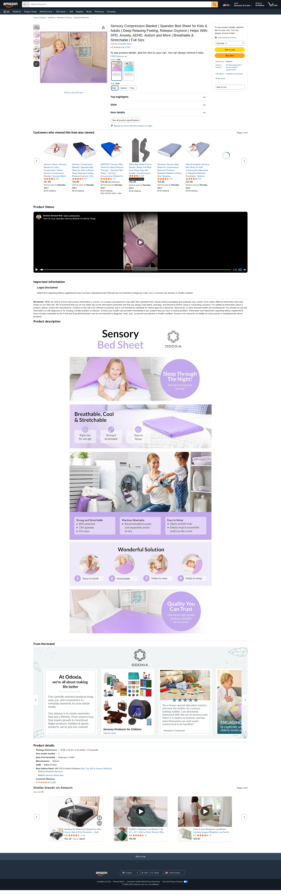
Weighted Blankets (81, 18)
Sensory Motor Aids (55, 775)
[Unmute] (244, 269)
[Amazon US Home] (101, 874)
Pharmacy (99, 11)
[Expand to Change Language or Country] (230, 5)
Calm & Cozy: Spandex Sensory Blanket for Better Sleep (69, 218)
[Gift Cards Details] (66, 11)
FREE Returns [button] (117, 56)
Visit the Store (109, 733)
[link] (56, 170)
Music (89, 11)
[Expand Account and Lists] (251, 5)
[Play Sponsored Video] (140, 812)
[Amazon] (10, 4)
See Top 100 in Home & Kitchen (96, 768)
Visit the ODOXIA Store (121, 44)
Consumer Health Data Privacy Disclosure (143, 882)
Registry (79, 11)
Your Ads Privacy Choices (172, 882)
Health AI (17, 11)
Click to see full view (73, 92)
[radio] (36, 27)
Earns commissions (72, 215)
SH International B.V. (234, 65)
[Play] (36, 269)
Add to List (221, 87)
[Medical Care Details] (53, 11)
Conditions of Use (104, 882)
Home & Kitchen (39, 18)
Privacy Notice (119, 882)
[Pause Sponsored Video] (99, 818)
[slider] (135, 269)
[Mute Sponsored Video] (99, 823)
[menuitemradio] (240, 270)
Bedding (51, 18)
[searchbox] (120, 4)
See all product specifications (125, 120)
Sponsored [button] (37, 792)
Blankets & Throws (64, 18)
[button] (6, 12)
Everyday (111, 11)
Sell (71, 11)
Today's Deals (30, 11)
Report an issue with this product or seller (133, 126)
